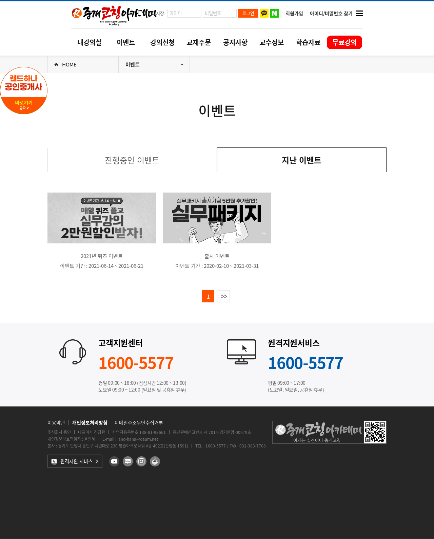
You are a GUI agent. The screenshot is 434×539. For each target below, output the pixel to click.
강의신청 (162, 42)
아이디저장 (154, 13)
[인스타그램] (141, 461)
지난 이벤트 (301, 160)
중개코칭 (114, 14)
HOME (69, 64)
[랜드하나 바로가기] (23, 113)
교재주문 (198, 42)
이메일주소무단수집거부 (139, 422)
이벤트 (126, 42)
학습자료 (308, 42)
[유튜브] (114, 461)
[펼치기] (359, 13)
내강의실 (89, 42)
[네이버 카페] (155, 461)
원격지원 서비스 (76, 461)
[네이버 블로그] (128, 461)
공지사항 (235, 42)
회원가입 (294, 13)
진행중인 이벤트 (132, 160)
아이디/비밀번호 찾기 (331, 13)
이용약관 (56, 422)
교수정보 (271, 42)
